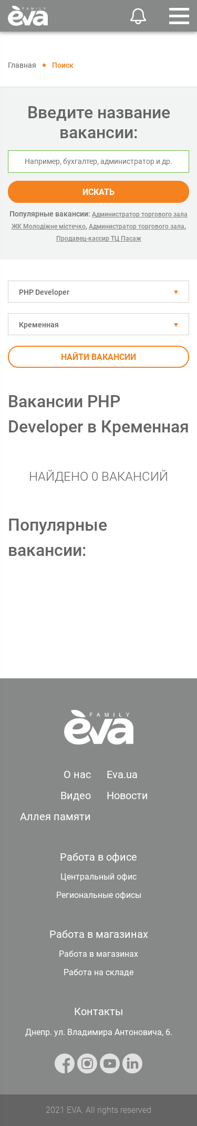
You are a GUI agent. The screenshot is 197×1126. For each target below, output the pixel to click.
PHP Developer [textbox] (44, 292)
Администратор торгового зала (136, 226)
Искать (98, 192)
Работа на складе (98, 972)
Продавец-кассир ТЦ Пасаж (98, 238)
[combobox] (98, 292)
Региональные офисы (98, 895)
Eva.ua (122, 774)
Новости (127, 795)
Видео (75, 795)
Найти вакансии (98, 357)
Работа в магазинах (98, 954)
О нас (77, 774)
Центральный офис (98, 877)
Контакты (98, 1011)
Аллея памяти (55, 816)
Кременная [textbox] (39, 325)
